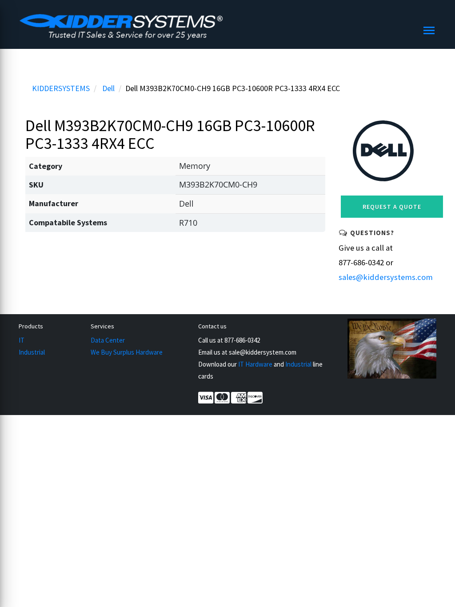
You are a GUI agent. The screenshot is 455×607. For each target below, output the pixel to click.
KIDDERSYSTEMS (61, 88)
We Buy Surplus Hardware (127, 352)
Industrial (32, 352)
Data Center (108, 340)
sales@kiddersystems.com (386, 277)
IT (21, 340)
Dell (108, 88)
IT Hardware (255, 364)
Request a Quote (392, 207)
